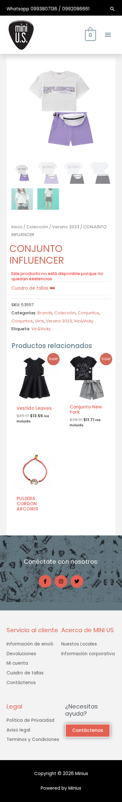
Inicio (16, 227)
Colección (37, 227)
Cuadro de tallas (30, 288)
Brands (44, 313)
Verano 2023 (65, 227)
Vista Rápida (34, 396)
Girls (39, 321)
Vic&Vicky (83, 321)
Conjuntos (88, 313)
